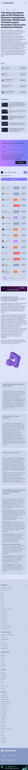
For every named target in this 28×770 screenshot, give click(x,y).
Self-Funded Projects (6, 626)
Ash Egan (7, 199)
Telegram (3, 655)
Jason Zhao (7, 235)
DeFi (2, 592)
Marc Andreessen (8, 211)
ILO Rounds (3, 715)
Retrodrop (3, 722)
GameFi (3, 594)
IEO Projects (4, 612)
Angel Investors (4, 686)
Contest (3, 731)
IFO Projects (4, 621)
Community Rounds (5, 701)
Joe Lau (6, 205)
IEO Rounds (4, 713)
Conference (3, 742)
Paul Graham (8, 217)
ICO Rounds (4, 708)
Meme (2, 601)
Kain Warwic (8, 223)
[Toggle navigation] (25, 3)
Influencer (23, 68)
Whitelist (3, 740)
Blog (4, 755)
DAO (2, 681)
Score (14, 183)
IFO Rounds (4, 717)
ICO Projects (4, 617)
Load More (22, 278)
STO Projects (4, 615)
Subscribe (21, 162)
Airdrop (2, 719)
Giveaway (3, 726)
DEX (2, 641)
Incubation (3, 637)
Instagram (3, 664)
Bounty (2, 724)
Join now (14, 179)
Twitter (23, 187)
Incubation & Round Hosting (7, 635)
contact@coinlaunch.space (8, 760)
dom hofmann (8, 229)
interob (6, 247)
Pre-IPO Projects (5, 628)
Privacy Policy (18, 159)
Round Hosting (4, 639)
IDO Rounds (4, 706)
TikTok (2, 661)
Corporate (3, 675)
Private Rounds (4, 697)
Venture (3, 672)
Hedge (2, 688)
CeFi (2, 599)
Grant (2, 735)
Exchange (3, 679)
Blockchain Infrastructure (7, 588)
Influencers (8, 9)
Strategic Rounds (5, 699)
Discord (2, 666)
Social (2, 606)
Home (2, 9)
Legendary (7, 188)
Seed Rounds (4, 695)
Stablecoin (3, 603)
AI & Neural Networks (6, 608)
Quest (2, 733)
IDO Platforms (4, 644)
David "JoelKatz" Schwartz (7, 272)
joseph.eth (7, 241)
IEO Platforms (4, 648)
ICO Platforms (4, 646)
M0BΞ (6, 253)
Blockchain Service (5, 590)
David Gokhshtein (7, 265)
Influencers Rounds (5, 704)
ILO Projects (4, 619)
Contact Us (12, 755)
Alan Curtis (7, 259)
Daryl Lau (7, 193)
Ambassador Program (6, 728)
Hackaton (3, 737)
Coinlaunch (7, 3)
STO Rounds (4, 710)
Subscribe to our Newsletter (13, 143)
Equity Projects (4, 624)
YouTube (3, 659)
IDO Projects (4, 610)
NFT (2, 597)
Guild (2, 684)
